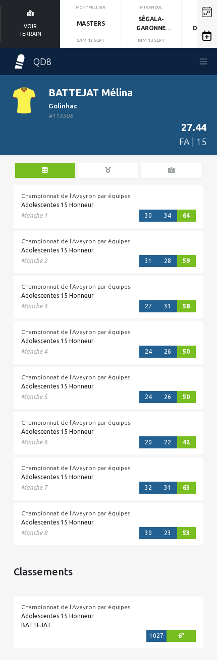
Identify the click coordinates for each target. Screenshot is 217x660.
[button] (207, 12)
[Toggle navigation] (203, 61)
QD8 (42, 61)
